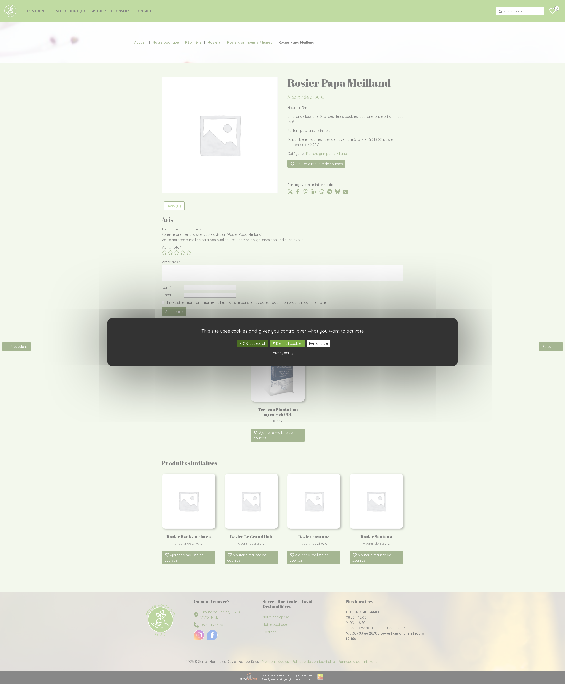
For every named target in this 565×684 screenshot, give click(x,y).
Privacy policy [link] (282, 353)
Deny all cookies (288, 343)
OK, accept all (254, 343)
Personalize (318, 343)
